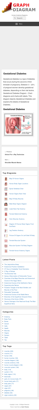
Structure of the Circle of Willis (14, 299)
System (6, 335)
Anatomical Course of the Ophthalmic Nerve (18, 283)
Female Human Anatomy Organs (19, 250)
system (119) (8, 372)
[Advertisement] (19, 47)
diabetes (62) (8, 393)
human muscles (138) (11, 358)
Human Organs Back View (17, 194)
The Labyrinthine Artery (11, 264)
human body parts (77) (11, 381)
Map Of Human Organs (16, 178)
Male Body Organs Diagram (18, 204)
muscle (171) (8, 353)
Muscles (7, 331)
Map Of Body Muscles (16, 199)
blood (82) (7, 377)
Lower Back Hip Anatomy (17, 209)
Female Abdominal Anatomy (18, 214)
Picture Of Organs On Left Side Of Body (22, 235)
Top (5, 340)
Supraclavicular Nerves (11, 285)
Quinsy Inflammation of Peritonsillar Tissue (17, 276)
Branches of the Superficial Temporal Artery (18, 297)
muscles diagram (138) (11, 360)
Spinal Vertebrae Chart (16, 189)
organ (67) (7, 388)
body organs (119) (10, 374)
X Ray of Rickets (9, 271)
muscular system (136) (11, 367)
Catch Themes (25, 407)
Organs (6, 333)
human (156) (8, 356)
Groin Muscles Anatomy (16, 219)
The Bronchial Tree (10, 274)
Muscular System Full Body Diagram (20, 245)
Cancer (6, 324)
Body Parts (7, 319)
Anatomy (7, 317)
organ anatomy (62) (10, 395)
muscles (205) (8, 351)
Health (6, 328)
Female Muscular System (17, 240)
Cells (5, 326)
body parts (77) (9, 383)
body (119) (7, 369)
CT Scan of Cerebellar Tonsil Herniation (16, 269)
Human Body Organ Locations (18, 183)
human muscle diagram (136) (13, 365)
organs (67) (7, 386)
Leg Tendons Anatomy (16, 230)
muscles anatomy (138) (11, 363)
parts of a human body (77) (12, 379)
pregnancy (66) (9, 390)
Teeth (6, 337)
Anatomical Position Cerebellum (14, 267)
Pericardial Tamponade (11, 292)
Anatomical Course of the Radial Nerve (16, 294)
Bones (6, 321)
